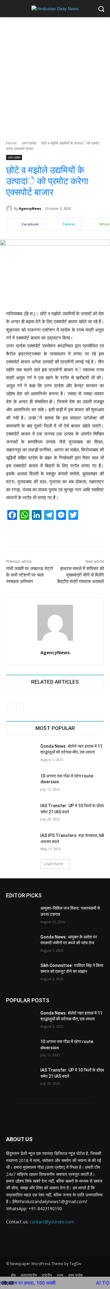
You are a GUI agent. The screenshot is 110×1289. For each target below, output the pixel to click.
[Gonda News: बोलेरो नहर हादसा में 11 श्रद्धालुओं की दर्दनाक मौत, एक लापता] (20, 753)
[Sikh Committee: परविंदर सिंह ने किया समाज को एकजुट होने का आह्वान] (20, 973)
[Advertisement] (55, 75)
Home (11, 143)
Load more (53, 863)
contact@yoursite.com (52, 1222)
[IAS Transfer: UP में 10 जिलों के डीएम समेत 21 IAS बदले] (20, 813)
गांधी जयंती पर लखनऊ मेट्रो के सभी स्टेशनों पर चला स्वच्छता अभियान (29, 575)
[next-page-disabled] (20, 707)
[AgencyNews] (10, 208)
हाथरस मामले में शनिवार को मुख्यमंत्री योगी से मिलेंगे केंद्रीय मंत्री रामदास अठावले (80, 575)
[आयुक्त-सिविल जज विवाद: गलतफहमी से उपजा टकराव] (20, 915)
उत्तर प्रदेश (29, 143)
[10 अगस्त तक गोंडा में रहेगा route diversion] (20, 783)
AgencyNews (30, 208)
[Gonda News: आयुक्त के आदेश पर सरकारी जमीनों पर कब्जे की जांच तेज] (20, 944)
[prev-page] (10, 707)
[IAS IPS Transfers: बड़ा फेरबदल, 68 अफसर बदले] (20, 843)
